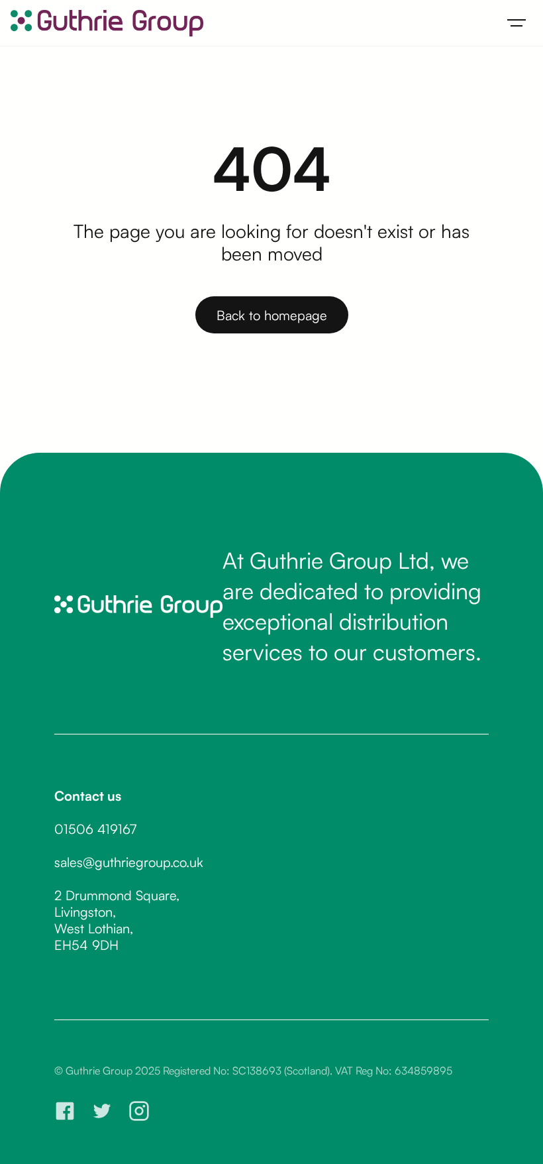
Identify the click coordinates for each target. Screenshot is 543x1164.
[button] (516, 23)
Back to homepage (272, 315)
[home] (107, 23)
